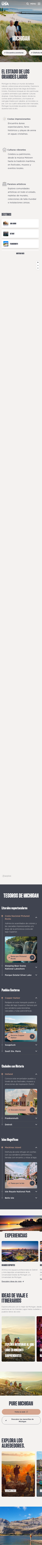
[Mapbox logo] (6, 876)
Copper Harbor (12, 997)
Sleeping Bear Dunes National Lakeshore (15, 967)
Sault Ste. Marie (13, 1051)
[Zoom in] (37, 262)
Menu (33, 3)
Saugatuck (10, 1044)
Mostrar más (20, 253)
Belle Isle (9, 1197)
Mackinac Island (13, 1147)
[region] (21, 569)
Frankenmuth (11, 1118)
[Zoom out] (37, 265)
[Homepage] (5, 5)
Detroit (8, 1124)
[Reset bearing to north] (37, 268)
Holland (9, 1074)
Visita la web (20, 1412)
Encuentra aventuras (14, 53)
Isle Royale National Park (17, 1191)
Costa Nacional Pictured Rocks (17, 917)
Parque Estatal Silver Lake (18, 975)
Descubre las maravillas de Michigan (22, 1420)
